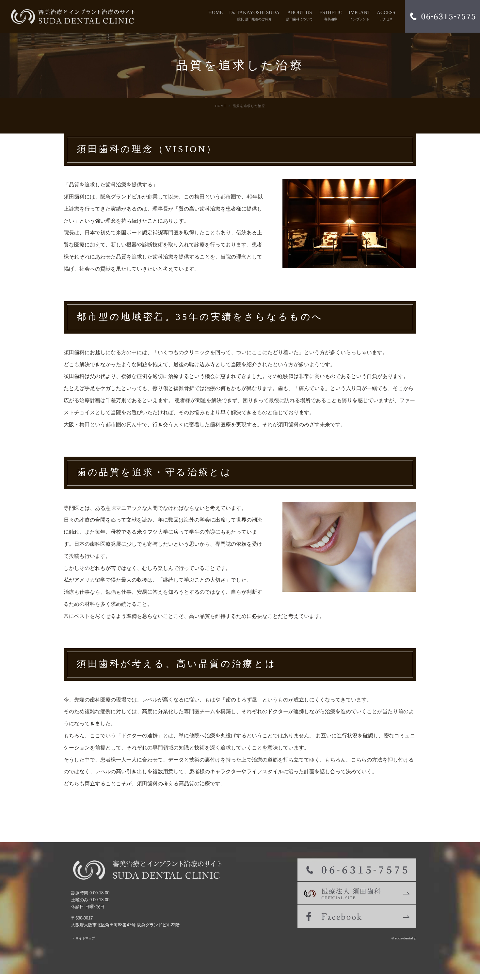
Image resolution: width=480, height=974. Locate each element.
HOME (215, 12)
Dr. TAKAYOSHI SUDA (254, 15)
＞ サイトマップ (83, 938)
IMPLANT (359, 15)
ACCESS (386, 15)
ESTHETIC (330, 15)
